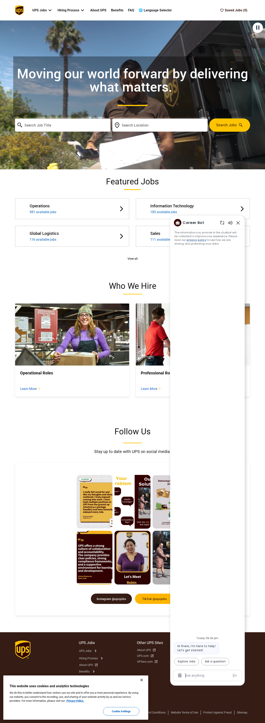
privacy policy (196, 240)
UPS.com (143, 655)
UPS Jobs (85, 650)
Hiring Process (88, 658)
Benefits (117, 10)
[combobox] (63, 125)
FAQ (131, 10)
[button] (132, 259)
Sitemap (242, 712)
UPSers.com (145, 661)
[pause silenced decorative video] (258, 28)
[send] (235, 675)
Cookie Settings (121, 711)
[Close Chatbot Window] (238, 223)
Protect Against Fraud (217, 712)
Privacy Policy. (75, 700)
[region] (207, 449)
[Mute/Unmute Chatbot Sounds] (230, 223)
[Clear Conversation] (222, 222)
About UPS (98, 10)
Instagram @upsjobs (111, 599)
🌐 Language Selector (155, 10)
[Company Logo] (19, 10)
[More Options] (179, 675)
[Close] (141, 680)
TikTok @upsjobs (154, 599)
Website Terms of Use (184, 712)
